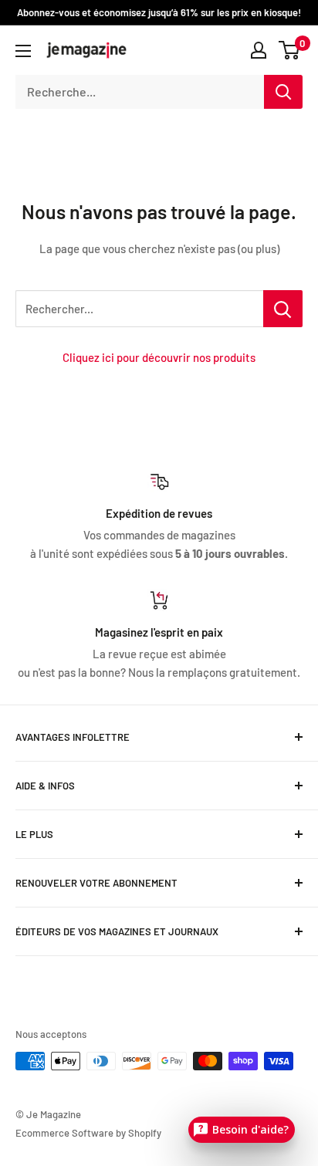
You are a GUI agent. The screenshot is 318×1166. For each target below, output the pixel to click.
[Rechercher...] (283, 308)
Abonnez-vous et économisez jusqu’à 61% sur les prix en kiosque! (159, 12)
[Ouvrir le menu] (23, 51)
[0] (289, 50)
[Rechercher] (283, 92)
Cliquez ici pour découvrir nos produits (159, 357)
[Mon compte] (258, 50)
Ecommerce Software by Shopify (88, 1133)
